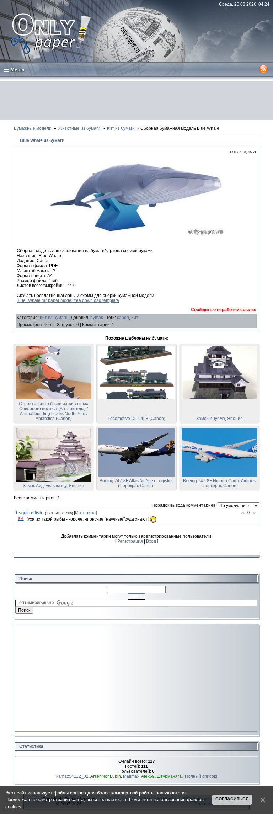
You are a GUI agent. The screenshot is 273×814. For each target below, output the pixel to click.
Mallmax (131, 776)
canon (123, 317)
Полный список (200, 776)
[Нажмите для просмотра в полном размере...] (136, 235)
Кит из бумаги (54, 317)
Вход (151, 541)
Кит (134, 317)
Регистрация (130, 541)
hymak (96, 317)
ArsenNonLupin (105, 776)
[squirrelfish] (20, 518)
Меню (17, 70)
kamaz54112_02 (72, 776)
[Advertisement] (136, 101)
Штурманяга (169, 776)
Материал (85, 512)
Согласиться (232, 799)
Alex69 (148, 776)
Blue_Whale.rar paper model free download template (68, 300)
